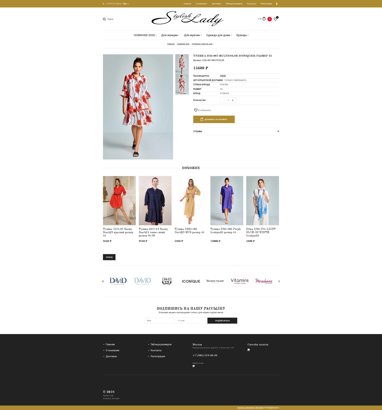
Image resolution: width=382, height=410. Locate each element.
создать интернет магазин (250, 407)
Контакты (156, 350)
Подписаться (222, 321)
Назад (109, 257)
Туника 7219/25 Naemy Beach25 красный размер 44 (118, 232)
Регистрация (158, 356)
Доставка (111, 356)
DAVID (223, 76)
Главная (110, 344)
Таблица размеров (161, 344)
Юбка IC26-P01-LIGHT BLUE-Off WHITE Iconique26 (261, 232)
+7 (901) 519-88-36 (204, 355)
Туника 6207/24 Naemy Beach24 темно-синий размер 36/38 (153, 232)
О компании (112, 350)
